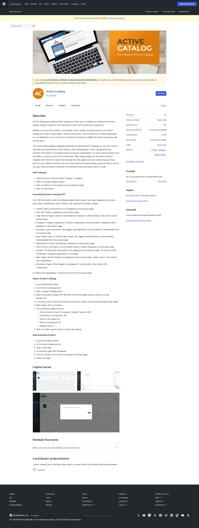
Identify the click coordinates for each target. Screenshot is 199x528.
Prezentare (50, 494)
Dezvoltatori (87, 501)
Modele (49, 505)
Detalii (37, 105)
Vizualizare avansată (135, 161)
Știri (10, 498)
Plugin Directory (15, 12)
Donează (123, 501)
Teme (48, 498)
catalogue (162, 150)
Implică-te (122, 494)
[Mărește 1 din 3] (72, 374)
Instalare (62, 105)
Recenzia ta (131, 181)
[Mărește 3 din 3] (116, 396)
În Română (35, 515)
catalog (154, 150)
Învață (84, 494)
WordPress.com (162, 494)
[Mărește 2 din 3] (116, 374)
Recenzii (49, 105)
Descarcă (161, 93)
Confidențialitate (15, 505)
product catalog (160, 155)
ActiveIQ (52, 95)
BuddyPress (161, 505)
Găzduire (12, 501)
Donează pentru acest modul (138, 220)
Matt (158, 498)
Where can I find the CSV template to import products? (56, 448)
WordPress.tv (88, 505)
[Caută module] (33, 26)
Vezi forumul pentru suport (137, 201)
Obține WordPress (187, 4)
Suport (163, 105)
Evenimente (123, 498)
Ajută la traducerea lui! (116, 18)
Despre (12, 494)
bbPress (159, 501)
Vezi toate (162, 181)
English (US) (161, 145)
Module (49, 501)
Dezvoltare (75, 105)
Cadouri (123, 505)
